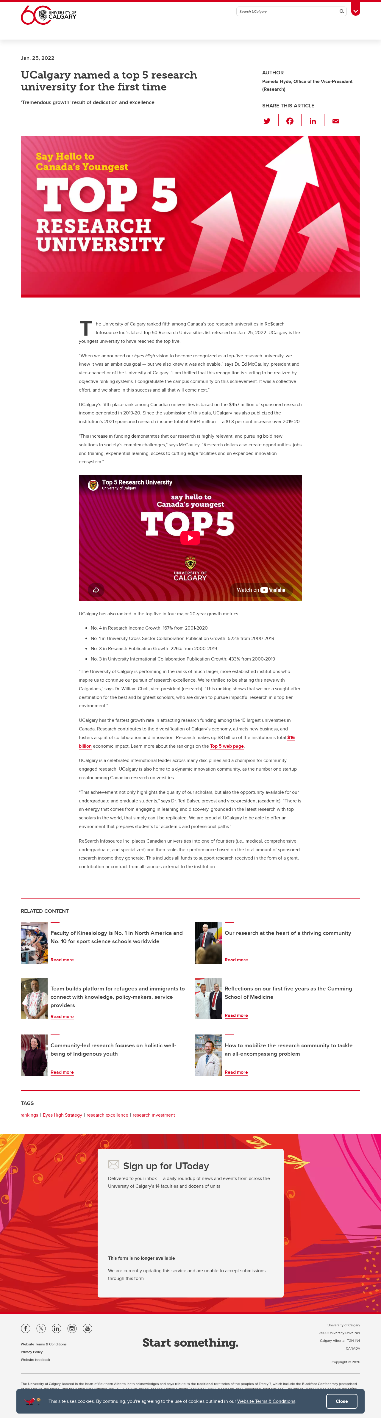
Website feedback (35, 1359)
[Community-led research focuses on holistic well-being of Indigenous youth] (34, 1055)
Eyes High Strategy (62, 1115)
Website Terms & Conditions (266, 1401)
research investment (154, 1115)
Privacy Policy (32, 1351)
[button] (270, 120)
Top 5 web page (227, 746)
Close (342, 1401)
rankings (29, 1115)
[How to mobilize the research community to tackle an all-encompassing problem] (208, 1055)
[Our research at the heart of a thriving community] (208, 943)
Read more (62, 959)
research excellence (107, 1115)
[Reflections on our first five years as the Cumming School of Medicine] (208, 998)
